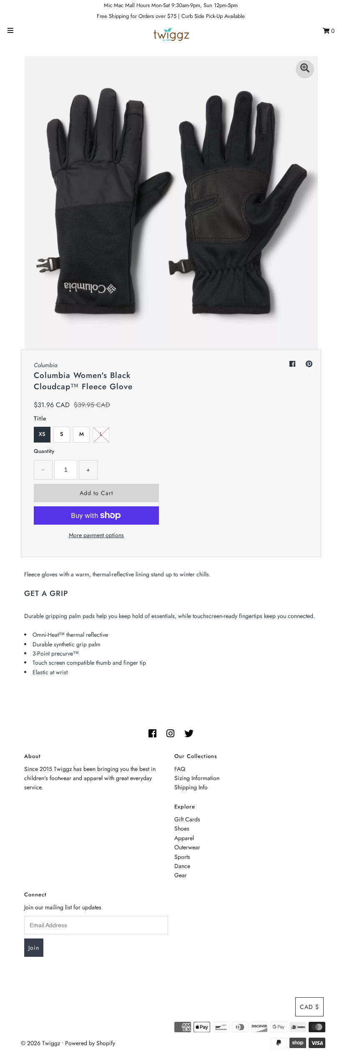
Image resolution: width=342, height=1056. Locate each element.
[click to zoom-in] (305, 69)
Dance (182, 866)
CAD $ (309, 1007)
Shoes (181, 828)
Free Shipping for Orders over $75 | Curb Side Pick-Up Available (171, 16)
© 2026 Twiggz (40, 1043)
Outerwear (187, 847)
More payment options (96, 535)
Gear (180, 875)
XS (42, 434)
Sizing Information (196, 778)
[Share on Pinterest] (309, 364)
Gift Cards (187, 819)
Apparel (184, 838)
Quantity (44, 451)
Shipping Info (191, 787)
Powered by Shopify (90, 1043)
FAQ (179, 769)
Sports (182, 857)
